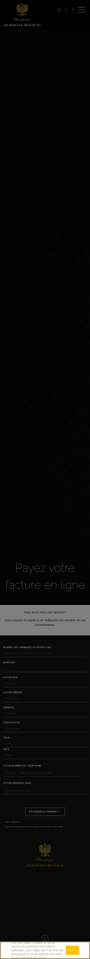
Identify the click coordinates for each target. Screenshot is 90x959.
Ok (72, 950)
